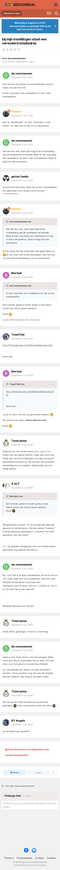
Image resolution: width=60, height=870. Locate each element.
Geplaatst (22, 77)
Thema (8, 858)
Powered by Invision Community (30, 865)
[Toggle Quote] (7, 221)
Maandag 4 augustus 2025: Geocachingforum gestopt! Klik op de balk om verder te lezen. (30, 26)
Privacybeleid (24, 858)
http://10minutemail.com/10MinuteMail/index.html (28, 345)
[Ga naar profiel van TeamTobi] (6, 336)
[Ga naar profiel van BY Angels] (6, 722)
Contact (39, 858)
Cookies (51, 858)
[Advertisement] (30, 829)
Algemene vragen (25, 61)
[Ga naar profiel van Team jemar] (6, 443)
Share (15, 772)
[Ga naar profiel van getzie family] (6, 178)
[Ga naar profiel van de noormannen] (6, 75)
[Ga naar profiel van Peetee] (6, 113)
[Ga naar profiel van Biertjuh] (6, 275)
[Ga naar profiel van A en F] (6, 485)
